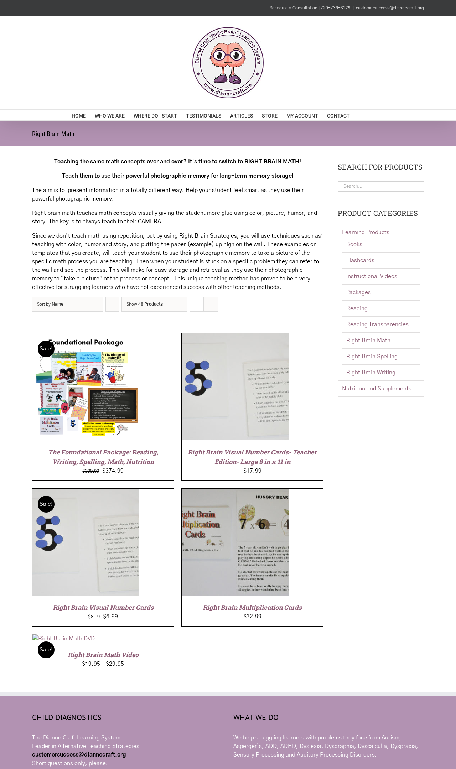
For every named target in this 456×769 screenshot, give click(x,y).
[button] (373, 115)
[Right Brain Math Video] (63, 638)
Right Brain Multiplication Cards (252, 607)
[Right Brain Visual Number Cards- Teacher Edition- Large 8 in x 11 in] (235, 338)
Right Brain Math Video (103, 654)
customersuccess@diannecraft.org (390, 8)
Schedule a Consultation (294, 8)
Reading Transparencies (377, 324)
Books (354, 244)
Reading (357, 308)
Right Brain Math (368, 340)
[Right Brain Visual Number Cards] (85, 493)
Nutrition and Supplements (376, 388)
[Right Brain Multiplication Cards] (235, 493)
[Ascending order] (112, 304)
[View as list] (211, 304)
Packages (358, 292)
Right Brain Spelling (372, 356)
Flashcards (360, 260)
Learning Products (365, 232)
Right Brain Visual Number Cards (103, 607)
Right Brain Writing (370, 372)
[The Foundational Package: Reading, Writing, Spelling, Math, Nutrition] (85, 338)
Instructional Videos (371, 276)
